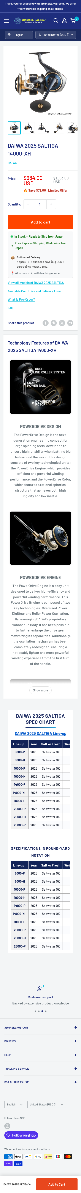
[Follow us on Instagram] (7, 1126)
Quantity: (14, 204)
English (11, 1104)
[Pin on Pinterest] (54, 323)
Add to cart (40, 222)
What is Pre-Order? (21, 299)
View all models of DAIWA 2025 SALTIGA (36, 283)
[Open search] (56, 20)
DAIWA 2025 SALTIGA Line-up (40, 733)
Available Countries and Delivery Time (34, 291)
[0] (73, 20)
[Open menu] (6, 21)
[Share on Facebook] (46, 323)
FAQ (10, 308)
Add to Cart (56, 1184)
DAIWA (12, 163)
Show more (40, 690)
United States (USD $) (43, 1104)
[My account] (64, 20)
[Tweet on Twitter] (62, 323)
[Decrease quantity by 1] (28, 204)
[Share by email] (70, 323)
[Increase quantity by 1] (51, 204)
